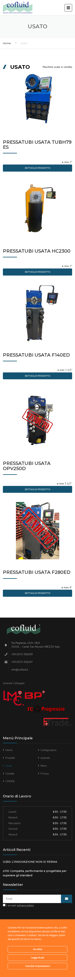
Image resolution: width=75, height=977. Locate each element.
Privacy (45, 773)
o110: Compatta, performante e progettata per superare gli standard (35, 873)
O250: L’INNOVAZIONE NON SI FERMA (30, 861)
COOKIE (10, 781)
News (44, 765)
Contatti (10, 773)
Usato (9, 765)
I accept (19, 905)
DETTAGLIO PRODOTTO (37, 168)
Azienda (45, 758)
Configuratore (49, 750)
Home (7, 43)
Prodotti (10, 758)
